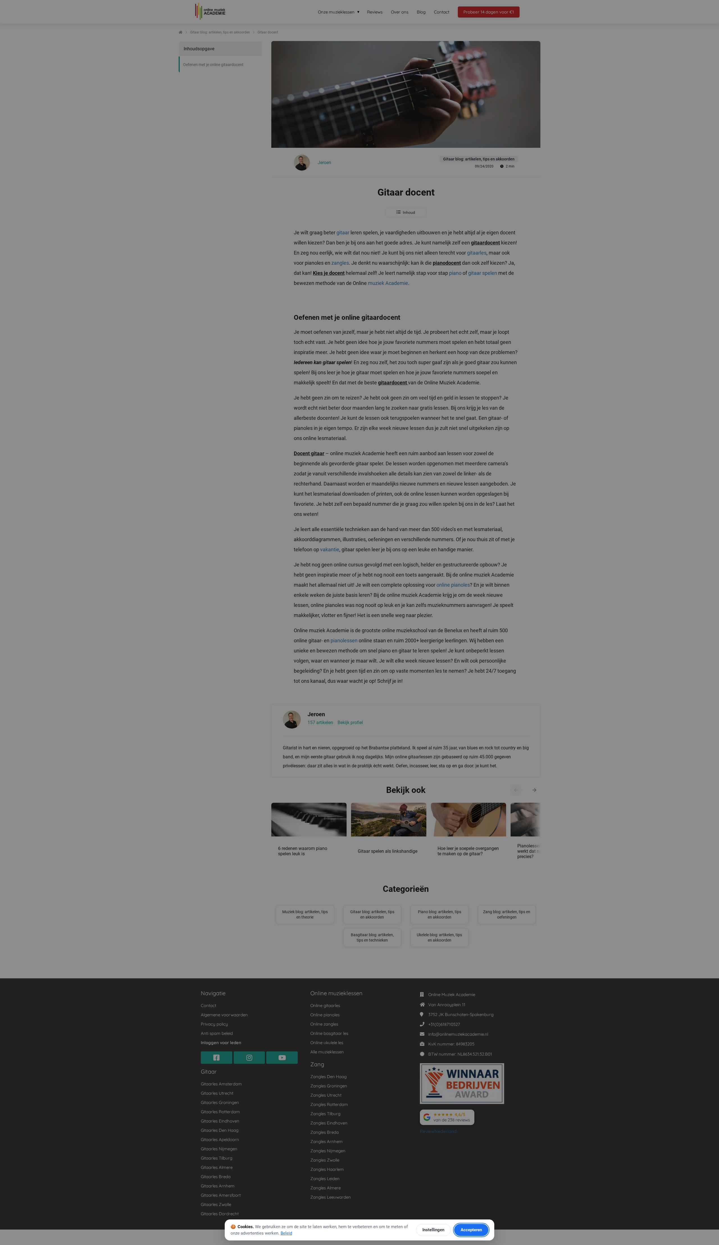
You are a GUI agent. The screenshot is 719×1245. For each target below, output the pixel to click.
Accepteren (471, 1229)
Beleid (286, 1233)
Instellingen (433, 1229)
